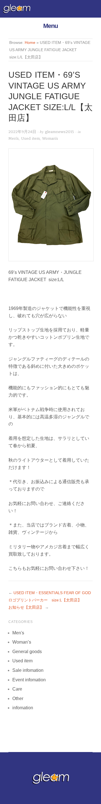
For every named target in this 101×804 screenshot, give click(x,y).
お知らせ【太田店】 (26, 607)
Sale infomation (27, 670)
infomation (22, 707)
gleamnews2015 (59, 131)
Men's (13, 138)
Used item (30, 138)
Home (30, 43)
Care (17, 689)
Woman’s (50, 138)
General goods (27, 651)
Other (17, 698)
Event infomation (29, 679)
